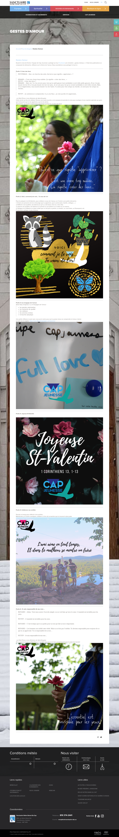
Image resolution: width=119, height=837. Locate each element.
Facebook (62, 63)
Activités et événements (64, 9)
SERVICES (66, 15)
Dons (86, 2)
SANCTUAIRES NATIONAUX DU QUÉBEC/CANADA (93, 796)
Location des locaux (17, 796)
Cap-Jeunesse (90, 15)
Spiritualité (38, 9)
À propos (17, 9)
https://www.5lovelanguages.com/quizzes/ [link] (42, 321)
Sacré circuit (83, 803)
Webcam (52, 790)
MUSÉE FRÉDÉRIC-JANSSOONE (87, 789)
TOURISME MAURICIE (84, 799)
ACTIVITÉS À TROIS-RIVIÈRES (87, 785)
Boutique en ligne (94, 9)
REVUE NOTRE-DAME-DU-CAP (87, 792)
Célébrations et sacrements (36, 15)
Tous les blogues (27, 49)
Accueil (18, 49)
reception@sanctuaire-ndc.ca (67, 819)
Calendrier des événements (35, 786)
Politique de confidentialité (20, 832)
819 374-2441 (66, 815)
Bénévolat (14, 785)
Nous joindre (94, 2)
